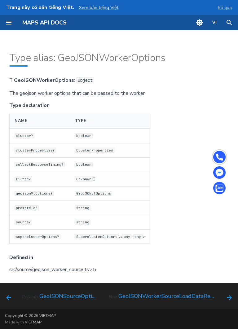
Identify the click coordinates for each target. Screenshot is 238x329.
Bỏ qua (225, 7)
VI (214, 22)
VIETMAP (33, 322)
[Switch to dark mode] (199, 22)
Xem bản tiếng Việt (99, 7)
